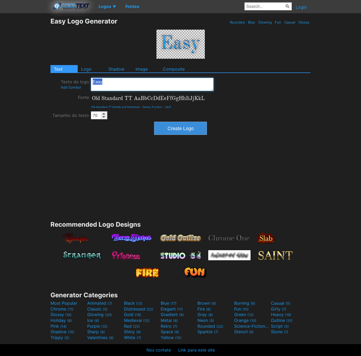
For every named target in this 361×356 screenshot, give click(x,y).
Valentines (100, 337)
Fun (278, 22)
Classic (97, 309)
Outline (282, 320)
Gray (205, 314)
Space (170, 331)
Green (244, 314)
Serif (168, 106)
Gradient (172, 314)
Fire (204, 309)
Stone (279, 331)
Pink (58, 326)
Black (133, 303)
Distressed (138, 309)
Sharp (96, 331)
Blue (251, 22)
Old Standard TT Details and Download (115, 106)
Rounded (237, 22)
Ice (93, 320)
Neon (205, 320)
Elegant (172, 309)
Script (280, 326)
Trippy (59, 337)
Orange (245, 320)
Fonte (83, 97)
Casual (289, 22)
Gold (132, 314)
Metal (169, 320)
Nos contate (158, 350)
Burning (244, 303)
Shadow (116, 69)
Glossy (304, 22)
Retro (169, 326)
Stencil (244, 331)
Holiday (61, 320)
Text (58, 69)
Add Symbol (71, 87)
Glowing (265, 22)
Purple (97, 326)
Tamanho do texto (70, 115)
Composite (174, 69)
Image (142, 69)
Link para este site (196, 350)
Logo (86, 69)
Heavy (281, 314)
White (132, 337)
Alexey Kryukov (152, 106)
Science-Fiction (252, 326)
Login (301, 7)
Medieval (137, 320)
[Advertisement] (25, 96)
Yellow (171, 337)
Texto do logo (75, 84)
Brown (206, 303)
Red (132, 326)
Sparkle (207, 331)
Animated (99, 303)
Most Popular (63, 303)
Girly (278, 309)
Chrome (61, 309)
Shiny (132, 331)
